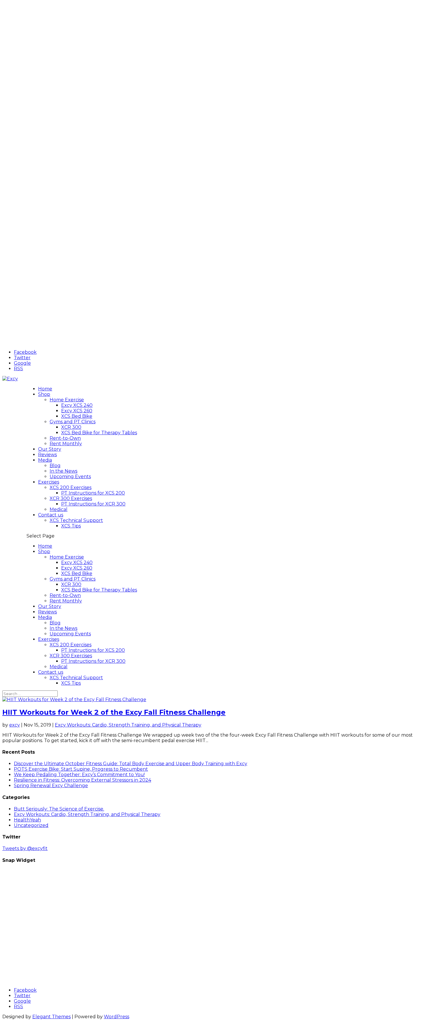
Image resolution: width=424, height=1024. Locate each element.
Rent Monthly (66, 443)
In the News (63, 471)
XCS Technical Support (76, 520)
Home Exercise (67, 400)
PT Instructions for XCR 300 (93, 504)
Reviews (47, 454)
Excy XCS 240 (77, 405)
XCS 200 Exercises (70, 487)
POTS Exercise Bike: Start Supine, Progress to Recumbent (81, 769)
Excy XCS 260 (76, 410)
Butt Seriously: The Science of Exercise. (59, 809)
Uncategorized (31, 825)
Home (45, 389)
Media (45, 460)
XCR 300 (71, 427)
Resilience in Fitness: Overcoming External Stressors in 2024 (82, 780)
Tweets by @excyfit (25, 848)
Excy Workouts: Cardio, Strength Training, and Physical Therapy (128, 725)
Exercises (48, 482)
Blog (55, 465)
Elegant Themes (51, 1016)
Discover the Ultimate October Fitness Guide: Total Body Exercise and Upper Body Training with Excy (130, 763)
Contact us (50, 515)
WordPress (116, 1016)
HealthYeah (27, 820)
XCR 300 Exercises (71, 498)
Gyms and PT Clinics (72, 421)
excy (14, 725)
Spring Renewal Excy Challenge (51, 785)
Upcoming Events (70, 476)
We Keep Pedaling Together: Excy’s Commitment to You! (79, 774)
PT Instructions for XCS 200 (93, 493)
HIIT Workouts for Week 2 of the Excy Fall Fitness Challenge (114, 712)
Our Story (49, 449)
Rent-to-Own (65, 438)
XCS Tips (71, 526)
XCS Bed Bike (76, 416)
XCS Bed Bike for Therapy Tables (99, 432)
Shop (44, 394)
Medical (58, 509)
